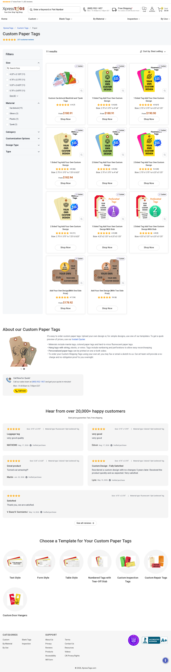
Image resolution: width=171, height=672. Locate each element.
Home (4, 19)
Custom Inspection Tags (127, 579)
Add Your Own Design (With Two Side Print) (107, 292)
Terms (67, 640)
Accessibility (50, 656)
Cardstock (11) (16, 108)
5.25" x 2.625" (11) (17, 85)
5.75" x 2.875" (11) (17, 91)
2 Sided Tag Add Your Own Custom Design (107, 163)
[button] (144, 9)
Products (49, 652)
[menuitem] (4, 19)
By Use (164, 19)
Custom (32, 19)
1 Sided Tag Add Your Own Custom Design (107, 99)
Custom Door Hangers (15, 615)
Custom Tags (22, 28)
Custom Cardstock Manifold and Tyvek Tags (65, 99)
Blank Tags (64, 19)
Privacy (48, 644)
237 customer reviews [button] (25, 40)
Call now (22, 391)
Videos (68, 652)
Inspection (132, 19)
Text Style (15, 577)
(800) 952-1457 (38, 382)
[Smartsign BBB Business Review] (155, 640)
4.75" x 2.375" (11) (17, 80)
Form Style (43, 577)
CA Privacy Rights (72, 656)
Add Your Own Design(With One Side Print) (65, 292)
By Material (98, 19)
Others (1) (14, 113)
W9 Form (49, 660)
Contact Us (69, 644)
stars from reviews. (21, 2)
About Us (49, 640)
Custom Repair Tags (156, 577)
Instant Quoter (78, 339)
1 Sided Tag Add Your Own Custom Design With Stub (107, 227)
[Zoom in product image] (81, 91)
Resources (69, 648)
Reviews (49, 648)
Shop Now (66, 119)
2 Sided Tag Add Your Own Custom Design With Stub (149, 227)
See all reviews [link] (84, 523)
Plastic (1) (14, 119)
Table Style (71, 577)
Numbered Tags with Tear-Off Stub (99, 579)
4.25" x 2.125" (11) (17, 74)
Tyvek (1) (13, 124)
